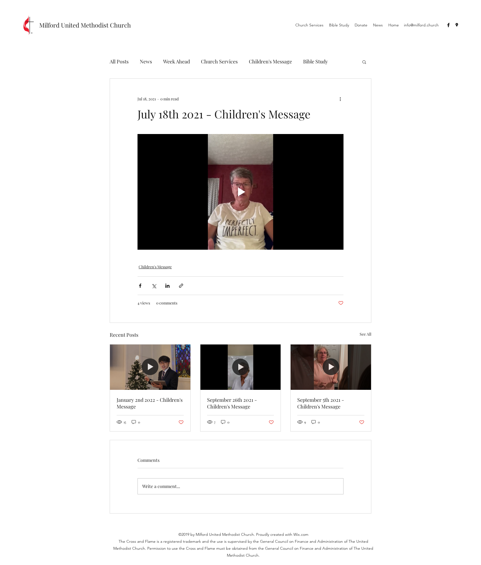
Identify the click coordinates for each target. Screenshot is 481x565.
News (146, 61)
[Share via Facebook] (140, 285)
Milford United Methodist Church (85, 25)
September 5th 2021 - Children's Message (320, 403)
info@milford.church (421, 25)
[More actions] (340, 98)
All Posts (119, 61)
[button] (364, 62)
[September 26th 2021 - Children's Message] (240, 367)
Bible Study (315, 61)
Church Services (219, 61)
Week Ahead (176, 61)
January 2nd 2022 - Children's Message (150, 403)
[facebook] (448, 25)
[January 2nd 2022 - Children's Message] (150, 367)
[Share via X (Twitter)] (153, 285)
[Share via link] (181, 285)
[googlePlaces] (457, 25)
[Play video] (240, 192)
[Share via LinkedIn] (167, 285)
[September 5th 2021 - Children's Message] (331, 367)
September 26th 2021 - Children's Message (232, 403)
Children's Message (270, 61)
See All (365, 334)
